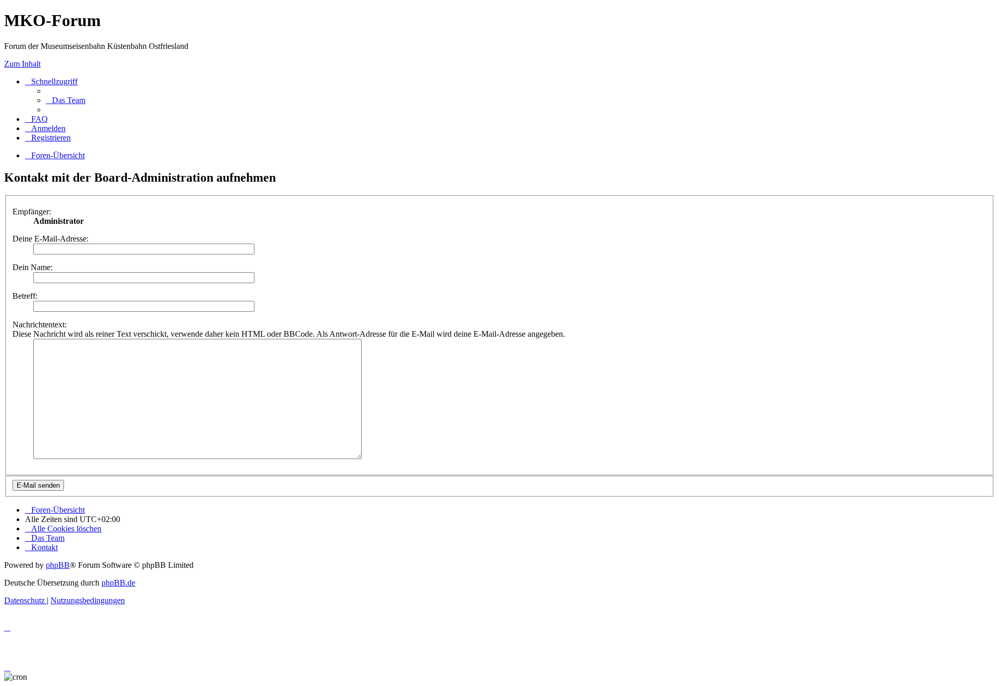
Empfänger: (31, 211)
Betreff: (24, 295)
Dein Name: (32, 267)
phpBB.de (118, 582)
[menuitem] (65, 100)
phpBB (58, 565)
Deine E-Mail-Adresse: (50, 238)
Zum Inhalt (22, 63)
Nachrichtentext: (39, 324)
